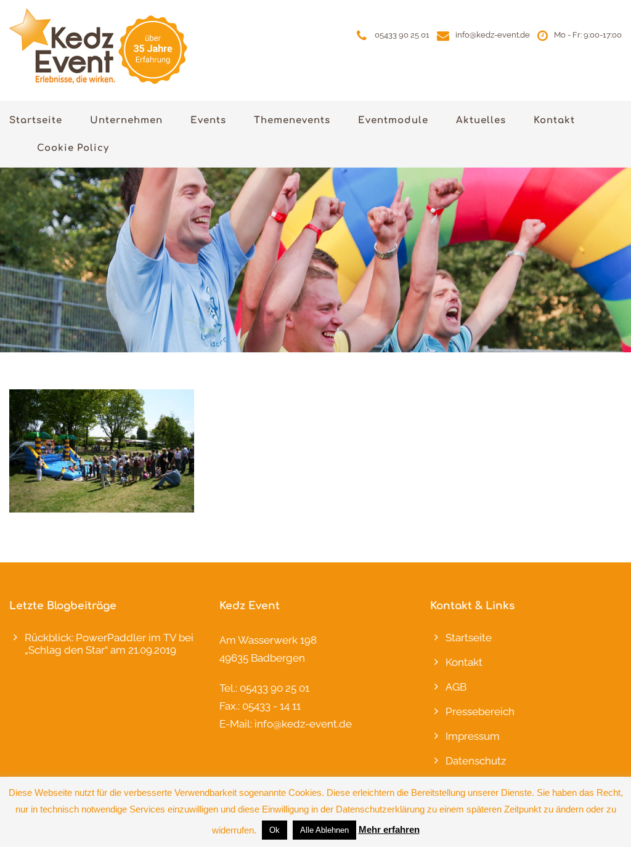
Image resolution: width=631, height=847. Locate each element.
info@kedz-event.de (492, 34)
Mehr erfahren (389, 829)
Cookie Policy (73, 148)
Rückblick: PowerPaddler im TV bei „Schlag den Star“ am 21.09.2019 (109, 643)
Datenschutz (476, 761)
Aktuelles (481, 120)
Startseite (35, 120)
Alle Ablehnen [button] (324, 830)
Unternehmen (126, 120)
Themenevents (292, 120)
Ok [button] (274, 830)
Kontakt (554, 120)
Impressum (473, 736)
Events (208, 120)
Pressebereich (480, 711)
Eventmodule (393, 120)
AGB (456, 687)
